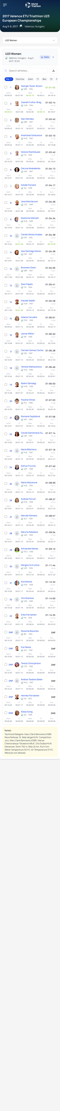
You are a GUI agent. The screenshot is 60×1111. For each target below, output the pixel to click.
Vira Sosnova (27, 598)
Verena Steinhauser (30, 151)
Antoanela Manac (29, 548)
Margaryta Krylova (30, 564)
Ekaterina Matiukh (30, 217)
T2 (51, 79)
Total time (20, 79)
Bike (44, 79)
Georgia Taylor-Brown (31, 85)
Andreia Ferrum (28, 498)
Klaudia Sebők (28, 300)
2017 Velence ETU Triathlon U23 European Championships (26, 18)
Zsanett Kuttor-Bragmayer (32, 102)
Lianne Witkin (27, 333)
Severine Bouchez (30, 630)
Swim (30, 79)
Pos (7, 79)
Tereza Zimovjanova (31, 663)
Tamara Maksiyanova (31, 366)
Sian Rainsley (27, 118)
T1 (38, 79)
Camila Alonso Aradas (31, 234)
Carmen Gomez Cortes (32, 350)
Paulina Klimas (28, 399)
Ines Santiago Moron (31, 251)
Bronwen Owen (28, 267)
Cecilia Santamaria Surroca (32, 432)
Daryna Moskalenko (30, 168)
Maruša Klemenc (29, 515)
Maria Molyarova (29, 482)
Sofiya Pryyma (28, 465)
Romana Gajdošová (30, 416)
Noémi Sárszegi (28, 383)
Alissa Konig (26, 711)
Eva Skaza (26, 647)
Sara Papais (27, 284)
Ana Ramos (26, 581)
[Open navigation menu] (5, 5)
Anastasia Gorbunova (31, 135)
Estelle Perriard (28, 184)
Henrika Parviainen (30, 695)
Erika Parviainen (28, 614)
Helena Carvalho (29, 317)
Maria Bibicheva (28, 449)
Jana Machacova (29, 201)
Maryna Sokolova (29, 531)
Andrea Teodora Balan (31, 679)
